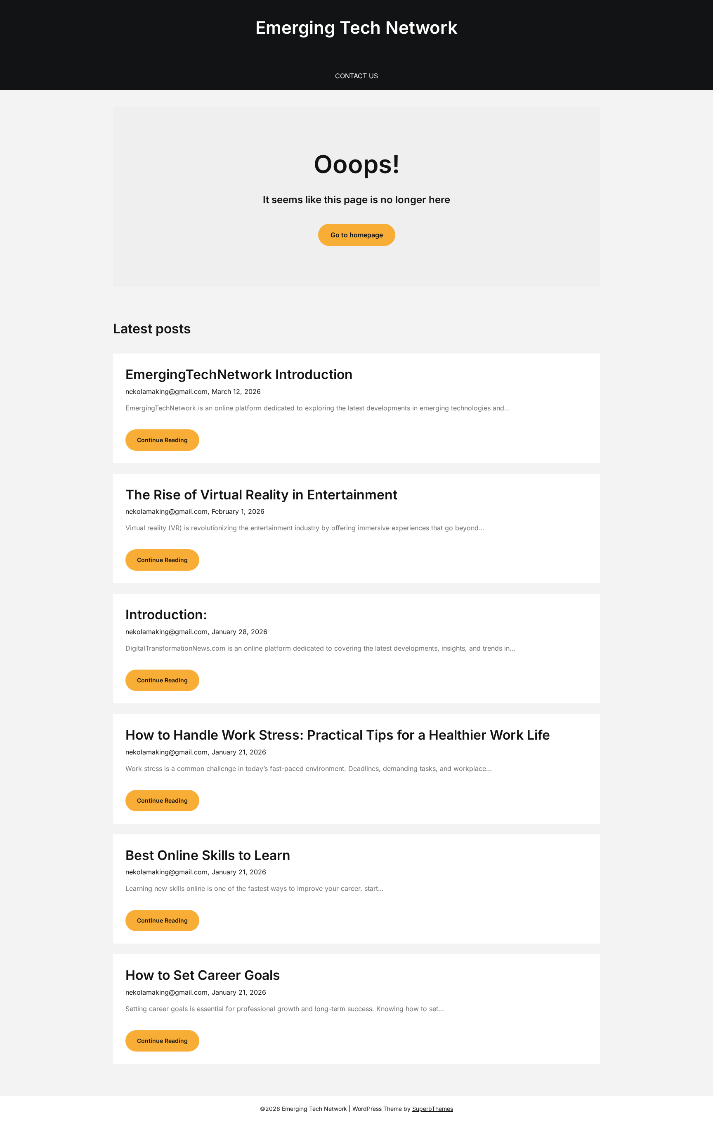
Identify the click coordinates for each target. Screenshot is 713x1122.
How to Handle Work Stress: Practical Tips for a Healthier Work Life (337, 735)
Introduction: (166, 615)
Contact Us (356, 76)
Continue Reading (162, 439)
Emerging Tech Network (356, 27)
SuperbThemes (432, 1108)
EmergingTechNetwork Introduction (239, 374)
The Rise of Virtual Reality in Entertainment (261, 495)
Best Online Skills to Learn (207, 855)
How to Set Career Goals (202, 975)
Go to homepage (357, 235)
